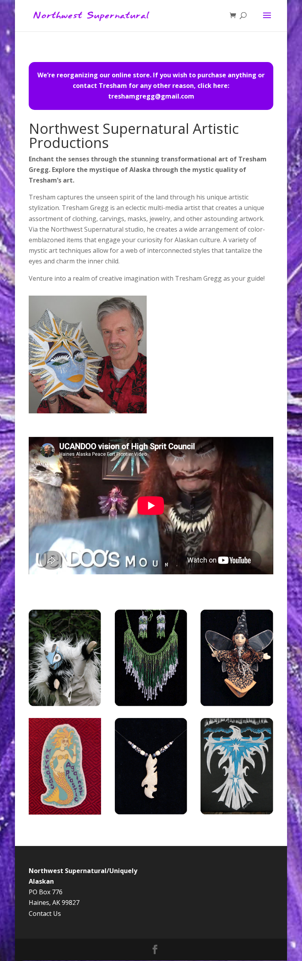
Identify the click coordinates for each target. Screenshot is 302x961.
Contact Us (45, 913)
